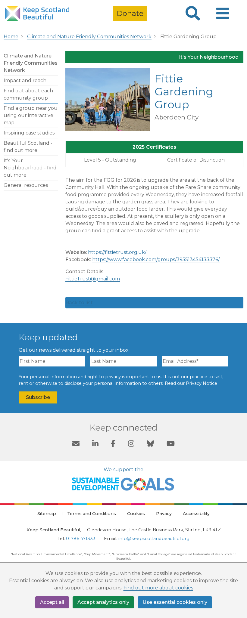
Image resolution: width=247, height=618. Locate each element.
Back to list (79, 302)
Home (11, 36)
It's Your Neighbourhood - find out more (30, 168)
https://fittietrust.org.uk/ (117, 252)
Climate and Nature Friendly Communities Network (89, 36)
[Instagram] (131, 444)
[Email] (75, 444)
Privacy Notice (201, 383)
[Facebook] (113, 444)
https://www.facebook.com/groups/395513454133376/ (156, 259)
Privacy (164, 513)
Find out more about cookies (158, 588)
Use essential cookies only (174, 602)
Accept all (52, 602)
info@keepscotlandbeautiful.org (153, 538)
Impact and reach (25, 80)
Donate (130, 13)
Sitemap (46, 513)
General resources (26, 185)
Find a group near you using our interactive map (31, 115)
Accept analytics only (103, 602)
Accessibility (196, 513)
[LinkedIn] (95, 444)
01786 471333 (80, 538)
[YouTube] (171, 444)
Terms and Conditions (91, 513)
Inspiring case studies (29, 133)
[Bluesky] (150, 444)
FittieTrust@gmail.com (92, 279)
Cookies (136, 513)
